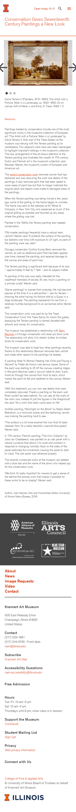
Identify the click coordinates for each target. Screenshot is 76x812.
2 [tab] (10, 93)
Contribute (11, 724)
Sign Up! (10, 737)
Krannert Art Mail (16, 659)
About (10, 570)
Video (10, 586)
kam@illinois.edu (15, 646)
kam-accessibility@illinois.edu (23, 672)
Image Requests (19, 581)
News (10, 576)
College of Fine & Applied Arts (24, 778)
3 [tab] (14, 93)
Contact (12, 591)
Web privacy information (20, 750)
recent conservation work (24, 174)
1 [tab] (7, 93)
